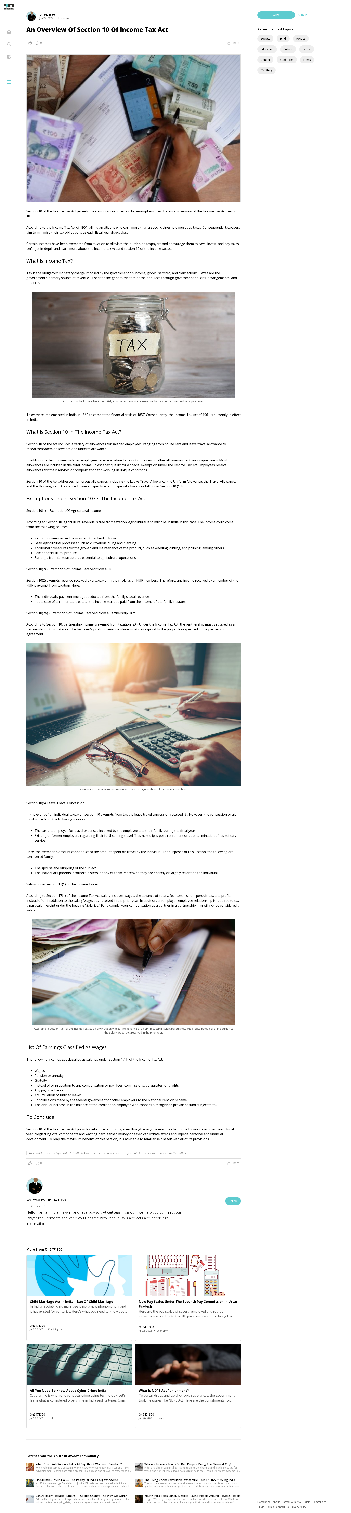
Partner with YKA (291, 1502)
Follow (233, 1201)
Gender (265, 60)
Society (265, 38)
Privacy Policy (298, 1507)
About (276, 1502)
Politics (301, 38)
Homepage (264, 1502)
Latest (306, 49)
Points (307, 1502)
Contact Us (282, 1507)
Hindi (283, 38)
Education (267, 49)
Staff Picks (287, 60)
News (307, 60)
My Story (266, 70)
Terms (270, 1507)
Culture (288, 49)
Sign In (302, 15)
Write (276, 15)
